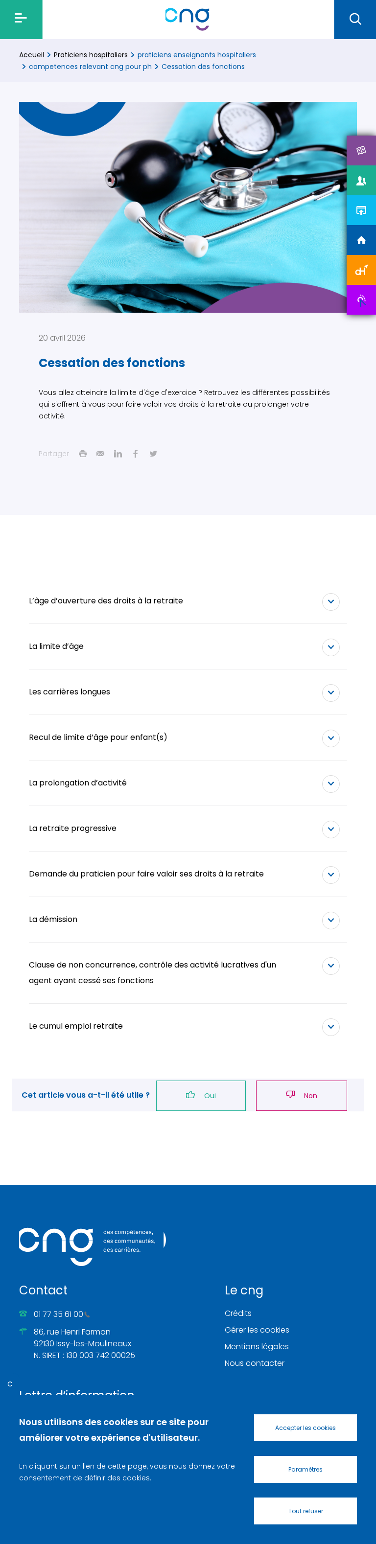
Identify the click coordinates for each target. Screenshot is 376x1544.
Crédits (238, 1313)
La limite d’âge (56, 646)
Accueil (31, 55)
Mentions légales (257, 1346)
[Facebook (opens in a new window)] (135, 453)
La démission (53, 919)
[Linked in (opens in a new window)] (118, 453)
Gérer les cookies (257, 1330)
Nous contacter (254, 1363)
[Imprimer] (82, 453)
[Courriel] (100, 453)
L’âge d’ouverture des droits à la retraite (106, 600)
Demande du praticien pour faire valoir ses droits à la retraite (146, 873)
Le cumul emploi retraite (76, 1026)
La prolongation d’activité (78, 782)
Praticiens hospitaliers (91, 55)
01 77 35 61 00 (58, 1314)
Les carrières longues (69, 691)
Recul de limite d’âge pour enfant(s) (98, 737)
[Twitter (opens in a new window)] (153, 453)
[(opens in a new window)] (361, 150)
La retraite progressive (73, 828)
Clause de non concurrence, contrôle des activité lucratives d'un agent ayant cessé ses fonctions (152, 972)
